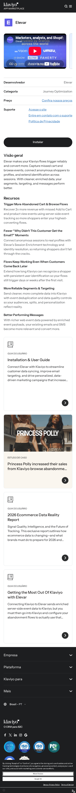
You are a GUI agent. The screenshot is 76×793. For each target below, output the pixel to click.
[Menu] (70, 6)
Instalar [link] (38, 142)
